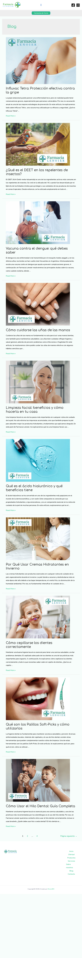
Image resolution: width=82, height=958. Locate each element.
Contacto (71, 874)
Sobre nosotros (69, 866)
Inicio (71, 851)
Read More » (11, 116)
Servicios (71, 861)
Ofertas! (71, 854)
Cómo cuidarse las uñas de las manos (38, 330)
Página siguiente (68, 836)
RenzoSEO (51, 889)
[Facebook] (73, 5)
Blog (71, 871)
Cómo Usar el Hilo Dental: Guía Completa (40, 806)
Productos (71, 858)
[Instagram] (78, 5)
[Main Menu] (41, 5)
